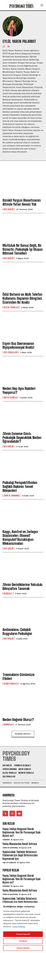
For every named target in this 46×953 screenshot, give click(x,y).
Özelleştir (23, 941)
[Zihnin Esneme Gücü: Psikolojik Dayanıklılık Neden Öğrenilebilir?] (23, 417)
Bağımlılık (8, 724)
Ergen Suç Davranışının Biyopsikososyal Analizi (18, 345)
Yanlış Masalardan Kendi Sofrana (20, 844)
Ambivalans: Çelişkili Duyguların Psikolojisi (17, 631)
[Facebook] (5, 813)
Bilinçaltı (8, 593)
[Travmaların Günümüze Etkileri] (23, 658)
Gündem (6, 840)
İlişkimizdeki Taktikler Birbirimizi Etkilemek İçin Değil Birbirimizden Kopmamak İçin (20, 855)
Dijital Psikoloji (11, 307)
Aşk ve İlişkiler (10, 397)
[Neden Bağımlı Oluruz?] (23, 703)
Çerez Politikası (18, 926)
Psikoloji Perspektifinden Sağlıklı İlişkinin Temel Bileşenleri (20, 486)
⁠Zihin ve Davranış (11, 495)
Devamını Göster (22, 734)
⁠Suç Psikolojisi (11, 352)
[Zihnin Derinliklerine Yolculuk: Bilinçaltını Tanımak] (23, 568)
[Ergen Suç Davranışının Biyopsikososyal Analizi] (23, 326)
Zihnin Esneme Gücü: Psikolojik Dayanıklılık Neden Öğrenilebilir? (22, 437)
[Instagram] (4, 46)
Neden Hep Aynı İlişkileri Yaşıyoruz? (19, 390)
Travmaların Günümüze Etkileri (18, 676)
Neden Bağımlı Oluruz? (18, 719)
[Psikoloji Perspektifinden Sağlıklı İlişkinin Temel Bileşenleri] (23, 465)
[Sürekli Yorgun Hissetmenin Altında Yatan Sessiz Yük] (23, 183)
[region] (23, 928)
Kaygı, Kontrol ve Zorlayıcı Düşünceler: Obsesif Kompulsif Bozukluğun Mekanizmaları (20, 537)
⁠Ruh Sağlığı (9, 209)
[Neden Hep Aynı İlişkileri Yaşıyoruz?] (23, 371)
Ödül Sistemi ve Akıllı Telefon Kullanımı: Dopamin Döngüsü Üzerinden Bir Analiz (22, 298)
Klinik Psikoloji (11, 683)
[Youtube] (19, 813)
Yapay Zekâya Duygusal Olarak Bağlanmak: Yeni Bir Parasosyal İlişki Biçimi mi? (22, 832)
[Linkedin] (8, 46)
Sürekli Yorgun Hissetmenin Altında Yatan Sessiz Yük (22, 202)
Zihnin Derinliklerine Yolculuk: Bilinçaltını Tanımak (23, 586)
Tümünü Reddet (23, 948)
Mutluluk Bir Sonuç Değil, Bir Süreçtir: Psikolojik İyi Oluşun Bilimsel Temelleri (23, 249)
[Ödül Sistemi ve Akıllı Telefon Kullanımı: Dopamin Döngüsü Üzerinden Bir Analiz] (23, 277)
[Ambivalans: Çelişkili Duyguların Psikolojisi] (23, 613)
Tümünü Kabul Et (23, 934)
